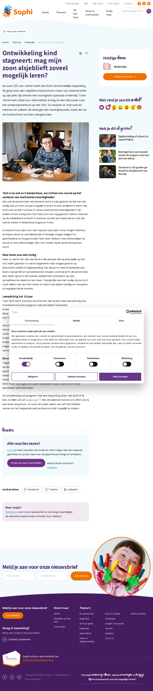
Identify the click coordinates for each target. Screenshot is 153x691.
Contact (128, 3)
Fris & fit (109, 638)
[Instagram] (144, 3)
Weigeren (33, 376)
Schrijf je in (11, 512)
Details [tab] (76, 320)
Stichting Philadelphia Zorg (38, 660)
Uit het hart (75, 14)
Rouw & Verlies (112, 613)
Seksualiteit (85, 633)
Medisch (109, 633)
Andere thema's (123, 76)
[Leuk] (101, 107)
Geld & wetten (138, 613)
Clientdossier (72, 3)
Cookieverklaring (62, 675)
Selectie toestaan (76, 376)
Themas (16, 42)
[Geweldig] (114, 107)
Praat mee (109, 13)
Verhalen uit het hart (62, 620)
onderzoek (32, 400)
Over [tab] (121, 320)
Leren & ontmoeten (92, 13)
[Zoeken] (148, 11)
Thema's (61, 12)
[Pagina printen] (80, 53)
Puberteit (84, 628)
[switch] (59, 364)
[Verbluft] (126, 107)
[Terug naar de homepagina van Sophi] (17, 11)
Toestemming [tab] (32, 320)
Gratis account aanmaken (26, 463)
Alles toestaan (120, 376)
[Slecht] (139, 107)
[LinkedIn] (149, 3)
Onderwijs (30, 42)
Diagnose (84, 618)
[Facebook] (139, 3)
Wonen (109, 628)
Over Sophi (113, 3)
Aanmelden (81, 576)
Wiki (86, 3)
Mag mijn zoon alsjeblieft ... (52, 42)
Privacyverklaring (33, 679)
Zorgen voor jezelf (114, 623)
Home (45, 12)
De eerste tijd (86, 613)
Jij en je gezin (86, 623)
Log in (10, 450)
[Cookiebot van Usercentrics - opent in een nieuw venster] (128, 312)
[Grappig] (120, 107)
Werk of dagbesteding (86, 640)
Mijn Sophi (98, 3)
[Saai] (133, 107)
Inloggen (52, 467)
